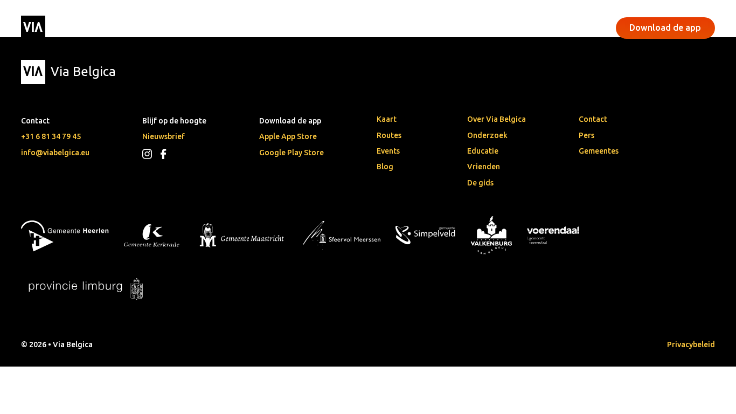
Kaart (387, 119)
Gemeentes (599, 151)
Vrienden (483, 166)
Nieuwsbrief (163, 136)
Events (296, 28)
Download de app (665, 27)
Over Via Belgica (496, 119)
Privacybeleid (691, 344)
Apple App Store (288, 136)
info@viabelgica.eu (55, 152)
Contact (593, 119)
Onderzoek (487, 135)
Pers (586, 135)
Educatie (482, 151)
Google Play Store (291, 152)
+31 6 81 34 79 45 (51, 136)
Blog (385, 166)
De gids (480, 182)
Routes (389, 135)
